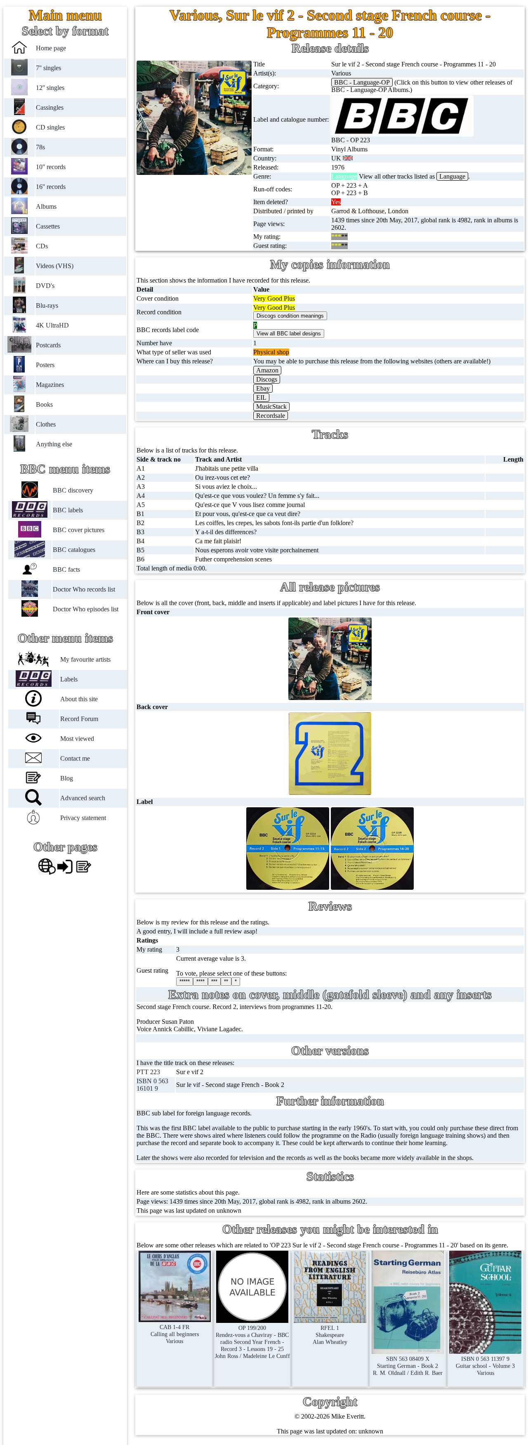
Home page (51, 48)
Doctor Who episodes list (85, 609)
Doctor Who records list (83, 589)
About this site (79, 698)
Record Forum (79, 718)
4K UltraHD (52, 325)
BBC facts (66, 569)
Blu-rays (47, 305)
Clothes (46, 424)
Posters (45, 364)
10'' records (51, 166)
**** (200, 981)
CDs (42, 246)
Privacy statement (83, 817)
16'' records (51, 186)
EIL (261, 397)
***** (184, 981)
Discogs (266, 379)
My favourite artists (85, 659)
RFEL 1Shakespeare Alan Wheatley (330, 1335)
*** (214, 981)
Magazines (50, 384)
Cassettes (48, 226)
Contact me (75, 758)
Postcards (48, 345)
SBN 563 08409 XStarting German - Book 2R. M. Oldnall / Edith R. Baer (408, 1365)
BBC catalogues (73, 549)
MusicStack (271, 406)
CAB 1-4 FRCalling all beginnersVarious (175, 1334)
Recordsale (270, 415)
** (226, 981)
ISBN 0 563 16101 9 (152, 1084)
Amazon (267, 370)
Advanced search (82, 797)
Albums (46, 206)
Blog (66, 778)
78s (40, 147)
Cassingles (50, 107)
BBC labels (67, 510)
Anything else (54, 444)
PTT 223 (148, 1071)
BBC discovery (72, 490)
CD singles (50, 127)
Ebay (263, 388)
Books (44, 404)
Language (452, 176)
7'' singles (48, 67)
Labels (69, 679)
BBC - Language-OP (362, 82)
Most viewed (77, 738)
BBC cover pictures (78, 529)
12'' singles (50, 87)
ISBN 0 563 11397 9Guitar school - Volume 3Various (485, 1365)
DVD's (45, 285)
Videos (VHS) (54, 265)
